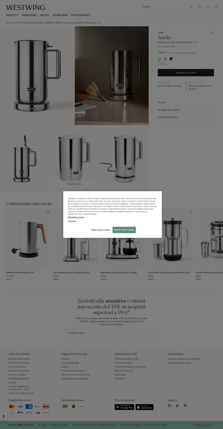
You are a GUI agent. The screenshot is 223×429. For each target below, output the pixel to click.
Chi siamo (72, 221)
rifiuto (144, 211)
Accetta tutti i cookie (124, 230)
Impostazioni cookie (100, 230)
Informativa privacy (76, 217)
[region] (112, 214)
